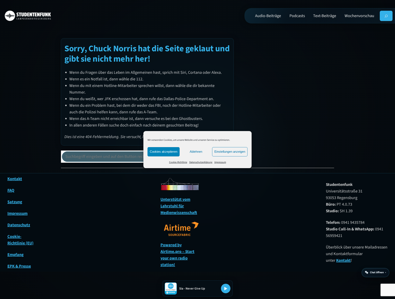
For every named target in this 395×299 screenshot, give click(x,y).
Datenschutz (18, 225)
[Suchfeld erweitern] (386, 16)
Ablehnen (196, 151)
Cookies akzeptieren (163, 151)
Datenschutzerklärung (200, 162)
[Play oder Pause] (225, 288)
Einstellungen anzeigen (229, 151)
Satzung (14, 202)
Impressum (220, 162)
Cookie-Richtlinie (178, 162)
